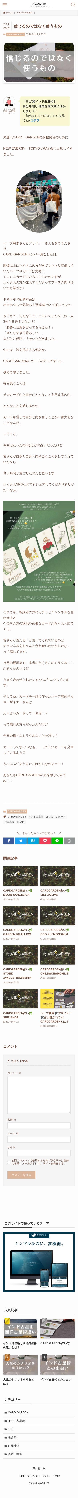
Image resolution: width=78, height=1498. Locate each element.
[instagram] (34, 1469)
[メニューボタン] (5, 5)
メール (13, 1133)
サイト (11, 1147)
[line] (39, 1469)
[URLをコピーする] (69, 841)
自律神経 (13, 1445)
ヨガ (11, 1429)
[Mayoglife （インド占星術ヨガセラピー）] (39, 5)
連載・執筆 (15, 1454)
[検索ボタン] (73, 5)
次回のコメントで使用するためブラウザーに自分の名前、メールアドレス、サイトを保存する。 (40, 1162)
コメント (14, 1073)
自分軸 (20, 822)
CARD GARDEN (15, 34)
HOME (21, 1476)
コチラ (34, 120)
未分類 (12, 1437)
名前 (11, 1119)
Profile (56, 1476)
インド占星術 (36, 816)
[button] (8, 841)
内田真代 (9, 822)
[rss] (44, 1469)
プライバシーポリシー (39, 1476)
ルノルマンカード (55, 816)
